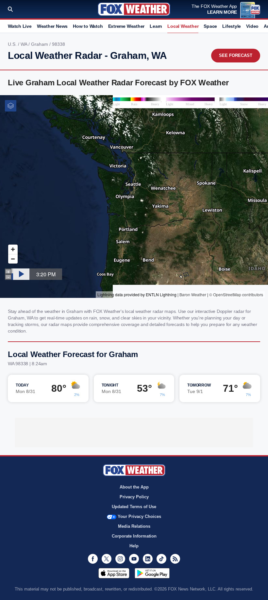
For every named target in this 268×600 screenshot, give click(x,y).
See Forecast (235, 55)
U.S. (13, 44)
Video (252, 26)
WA (24, 44)
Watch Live (20, 26)
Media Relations (134, 526)
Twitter (106, 559)
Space (210, 26)
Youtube (134, 559)
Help (134, 545)
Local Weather (182, 26)
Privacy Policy (134, 496)
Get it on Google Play (152, 573)
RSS (175, 559)
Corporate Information (134, 536)
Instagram (120, 559)
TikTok (161, 559)
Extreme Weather (126, 26)
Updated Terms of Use (134, 506)
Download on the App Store (113, 573)
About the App (134, 487)
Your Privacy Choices (139, 516)
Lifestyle (231, 26)
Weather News (52, 26)
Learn (156, 26)
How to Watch (88, 26)
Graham (40, 44)
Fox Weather (134, 9)
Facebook (93, 559)
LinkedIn (148, 559)
